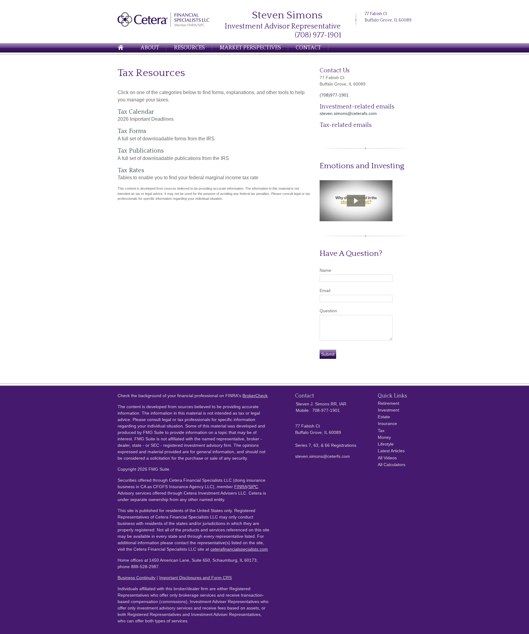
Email (325, 290)
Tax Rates (131, 170)
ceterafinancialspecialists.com (239, 549)
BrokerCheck (255, 395)
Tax (381, 430)
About (150, 48)
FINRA (240, 486)
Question (328, 310)
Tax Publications (141, 150)
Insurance (387, 423)
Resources (189, 48)
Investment (388, 410)
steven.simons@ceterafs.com (348, 113)
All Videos (387, 457)
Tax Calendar (136, 111)
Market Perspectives (250, 48)
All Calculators (391, 464)
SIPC (253, 486)
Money (384, 437)
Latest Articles (391, 450)
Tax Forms (132, 131)
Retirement (388, 403)
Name (325, 270)
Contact (308, 48)
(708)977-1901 (334, 95)
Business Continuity (137, 577)
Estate (384, 416)
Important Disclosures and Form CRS (195, 577)
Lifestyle (386, 444)
